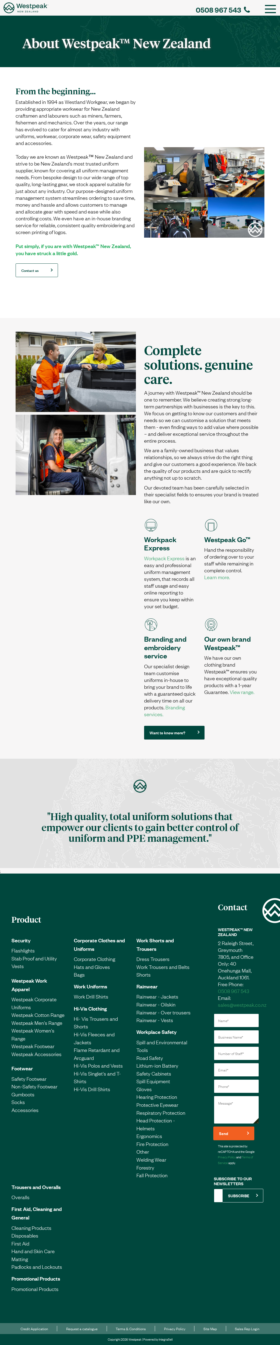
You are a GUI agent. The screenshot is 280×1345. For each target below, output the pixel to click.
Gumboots (22, 1094)
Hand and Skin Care (33, 1251)
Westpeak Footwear (32, 1046)
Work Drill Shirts (91, 996)
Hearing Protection (156, 1096)
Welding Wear (151, 1159)
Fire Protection (152, 1144)
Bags (79, 974)
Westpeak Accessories (36, 1054)
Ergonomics (149, 1136)
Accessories (25, 1110)
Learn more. (217, 577)
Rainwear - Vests (154, 1020)
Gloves (144, 1089)
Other (142, 1151)
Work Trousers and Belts (162, 966)
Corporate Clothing (94, 959)
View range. (242, 692)
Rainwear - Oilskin (156, 1004)
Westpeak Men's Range (36, 1022)
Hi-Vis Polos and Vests (98, 1065)
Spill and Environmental (161, 1042)
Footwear (22, 1068)
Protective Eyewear (157, 1104)
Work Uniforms (90, 986)
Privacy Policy (227, 1157)
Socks (18, 1102)
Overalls (20, 1197)
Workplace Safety (156, 1031)
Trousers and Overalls (36, 1186)
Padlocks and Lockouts (36, 1266)
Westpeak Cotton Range (38, 1014)
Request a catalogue (82, 1328)
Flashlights (23, 950)
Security (21, 940)
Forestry (145, 1167)
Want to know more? (167, 732)
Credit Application (34, 1328)
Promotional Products (35, 1278)
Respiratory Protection (160, 1112)
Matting (19, 1259)
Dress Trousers (153, 959)
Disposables (24, 1235)
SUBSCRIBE (238, 1195)
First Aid (20, 1243)
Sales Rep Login (247, 1328)
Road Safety (149, 1057)
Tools (142, 1050)
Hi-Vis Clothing (90, 1008)
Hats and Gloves (92, 966)
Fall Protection (152, 1175)
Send (223, 1133)
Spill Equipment (153, 1081)
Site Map (210, 1328)
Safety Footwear (28, 1078)
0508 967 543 (218, 9)
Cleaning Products (31, 1227)
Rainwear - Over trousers (163, 1012)
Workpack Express (164, 558)
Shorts (143, 974)
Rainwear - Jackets (157, 996)
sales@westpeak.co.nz (242, 1004)
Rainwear (147, 986)
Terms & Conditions (131, 1328)
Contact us (30, 270)
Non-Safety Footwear (34, 1086)
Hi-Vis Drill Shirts (92, 1089)
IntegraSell (166, 1339)
